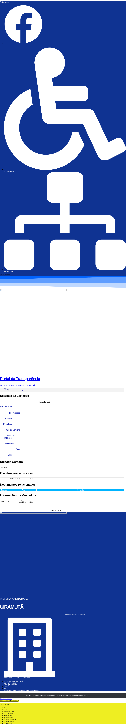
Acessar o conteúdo (6, 699)
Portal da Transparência (20, 379)
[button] (9, 701)
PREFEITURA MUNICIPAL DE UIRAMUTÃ (17, 385)
